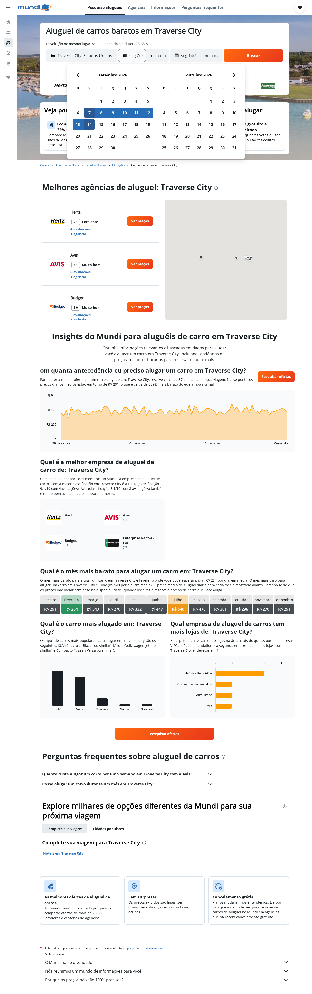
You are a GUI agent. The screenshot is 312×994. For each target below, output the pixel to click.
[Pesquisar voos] (8, 22)
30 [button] (113, 148)
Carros (44, 165)
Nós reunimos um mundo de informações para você (93, 971)
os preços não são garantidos (143, 948)
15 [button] (101, 124)
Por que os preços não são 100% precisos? (84, 980)
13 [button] (78, 124)
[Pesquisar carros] (8, 43)
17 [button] (124, 124)
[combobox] (71, 43)
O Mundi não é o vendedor (69, 962)
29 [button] (101, 148)
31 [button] (234, 148)
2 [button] (113, 101)
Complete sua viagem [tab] (64, 828)
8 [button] (101, 112)
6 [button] (78, 112)
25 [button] (136, 136)
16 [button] (113, 124)
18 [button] (136, 124)
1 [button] (101, 101)
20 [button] (78, 136)
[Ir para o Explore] (8, 63)
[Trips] (8, 77)
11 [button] (136, 112)
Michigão (118, 165)
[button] (8, 7)
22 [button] (101, 136)
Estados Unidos (95, 165)
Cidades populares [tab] (108, 828)
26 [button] (148, 136)
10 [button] (124, 112)
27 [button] (78, 148)
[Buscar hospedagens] (8, 33)
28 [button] (89, 148)
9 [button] (113, 112)
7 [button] (89, 112)
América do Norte (67, 165)
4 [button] (136, 101)
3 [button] (125, 101)
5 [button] (148, 101)
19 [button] (148, 124)
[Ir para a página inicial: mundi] (34, 7)
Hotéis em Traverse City (63, 853)
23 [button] (113, 136)
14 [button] (89, 124)
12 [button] (148, 112)
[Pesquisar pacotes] (8, 53)
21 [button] (89, 136)
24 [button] (124, 136)
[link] (140, 221)
